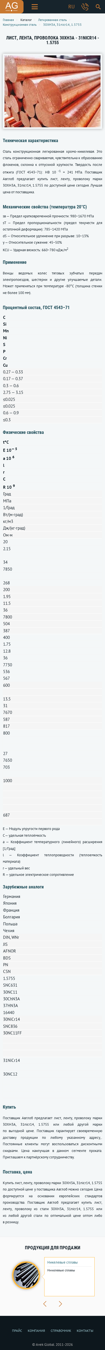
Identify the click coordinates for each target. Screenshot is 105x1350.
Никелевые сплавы (62, 1262)
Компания (36, 1330)
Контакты (85, 1330)
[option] (52, 1276)
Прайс (17, 1330)
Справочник (61, 1330)
